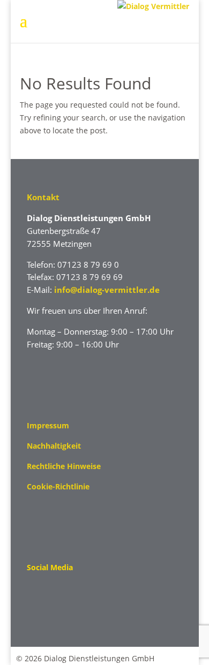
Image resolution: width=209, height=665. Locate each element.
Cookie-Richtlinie (58, 486)
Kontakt (43, 197)
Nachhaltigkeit (54, 446)
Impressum (48, 425)
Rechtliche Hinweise (64, 466)
